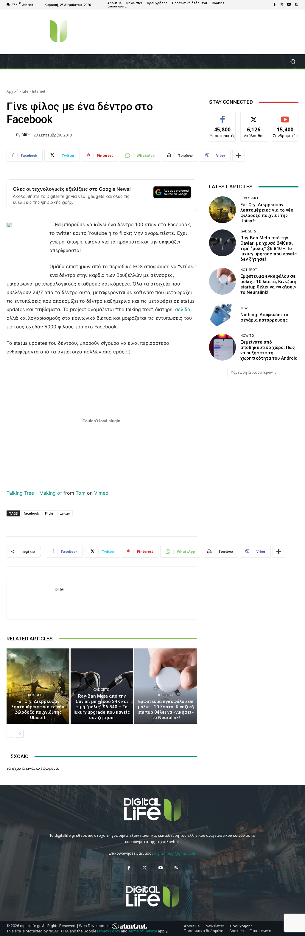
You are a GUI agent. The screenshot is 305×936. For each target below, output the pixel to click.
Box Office (37, 694)
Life (25, 91)
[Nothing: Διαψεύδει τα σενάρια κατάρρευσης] (222, 314)
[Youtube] (288, 4)
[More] (238, 156)
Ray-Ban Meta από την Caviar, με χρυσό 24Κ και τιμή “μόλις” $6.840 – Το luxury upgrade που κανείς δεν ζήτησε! (102, 706)
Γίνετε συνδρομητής (287, 118)
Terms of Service (142, 931)
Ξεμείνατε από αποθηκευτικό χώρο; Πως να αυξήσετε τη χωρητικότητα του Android (269, 350)
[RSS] (296, 4)
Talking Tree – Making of (34, 493)
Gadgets (101, 689)
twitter (65, 513)
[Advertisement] (253, 435)
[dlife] (11, 135)
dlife (25, 135)
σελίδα (182, 309)
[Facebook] (274, 4)
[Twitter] (281, 4)
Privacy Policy (108, 931)
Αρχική (12, 91)
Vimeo (101, 493)
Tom (80, 493)
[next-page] (20, 734)
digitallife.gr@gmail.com (175, 853)
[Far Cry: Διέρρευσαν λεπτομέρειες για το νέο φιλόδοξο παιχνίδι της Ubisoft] (38, 686)
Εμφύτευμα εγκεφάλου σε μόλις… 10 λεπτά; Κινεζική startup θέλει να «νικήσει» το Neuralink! (166, 709)
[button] (293, 62)
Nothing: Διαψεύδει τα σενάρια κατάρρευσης (264, 317)
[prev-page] (10, 734)
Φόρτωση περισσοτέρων (252, 372)
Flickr (49, 513)
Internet (38, 91)
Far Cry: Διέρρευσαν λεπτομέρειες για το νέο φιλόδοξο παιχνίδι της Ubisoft (37, 709)
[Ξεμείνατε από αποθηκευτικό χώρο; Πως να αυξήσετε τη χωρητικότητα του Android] (222, 347)
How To (247, 335)
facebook (31, 513)
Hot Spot (165, 694)
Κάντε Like (222, 116)
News (244, 308)
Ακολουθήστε (254, 116)
